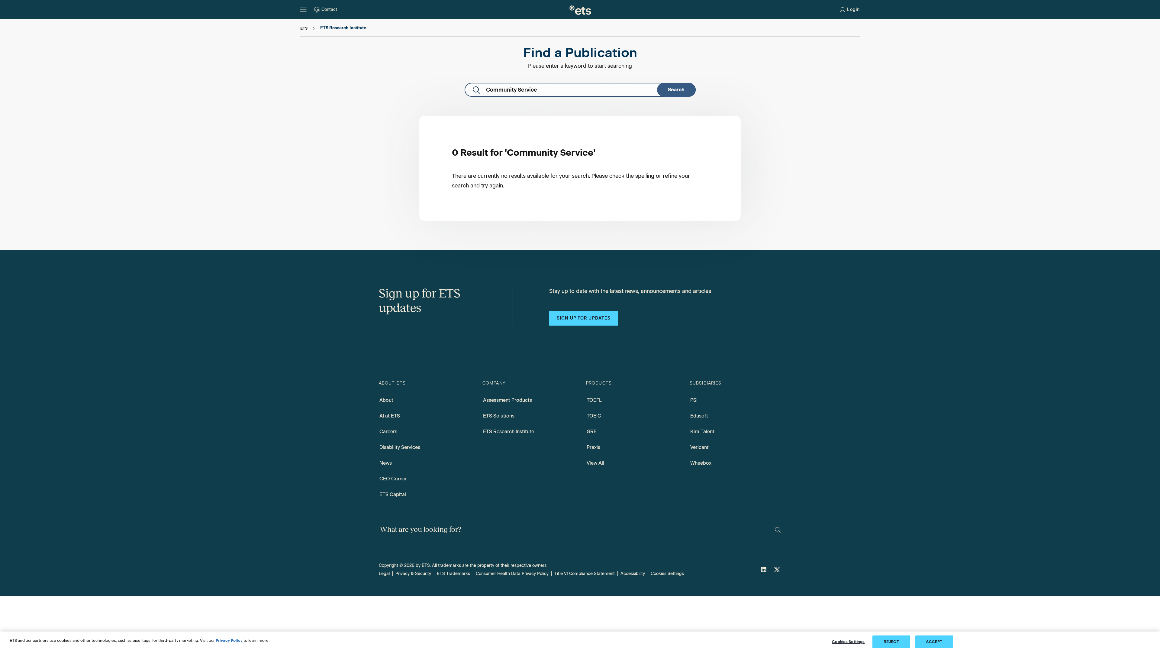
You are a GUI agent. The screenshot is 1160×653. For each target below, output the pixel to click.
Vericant (699, 447)
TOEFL (594, 400)
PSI (694, 400)
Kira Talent (702, 431)
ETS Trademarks (453, 573)
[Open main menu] (303, 9)
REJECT (891, 641)
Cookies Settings (667, 573)
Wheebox (700, 463)
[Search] (777, 529)
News (385, 463)
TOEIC (594, 416)
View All (595, 463)
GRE (592, 431)
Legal (384, 573)
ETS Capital (392, 494)
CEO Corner (393, 479)
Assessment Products (507, 400)
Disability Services (399, 447)
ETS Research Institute (508, 431)
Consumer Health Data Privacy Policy (512, 573)
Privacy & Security (413, 573)
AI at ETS (389, 416)
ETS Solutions (498, 416)
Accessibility (632, 573)
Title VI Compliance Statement (584, 573)
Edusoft (699, 416)
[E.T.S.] (580, 9)
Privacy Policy (229, 640)
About (386, 400)
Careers (388, 431)
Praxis (593, 447)
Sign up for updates (584, 318)
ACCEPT (934, 641)
